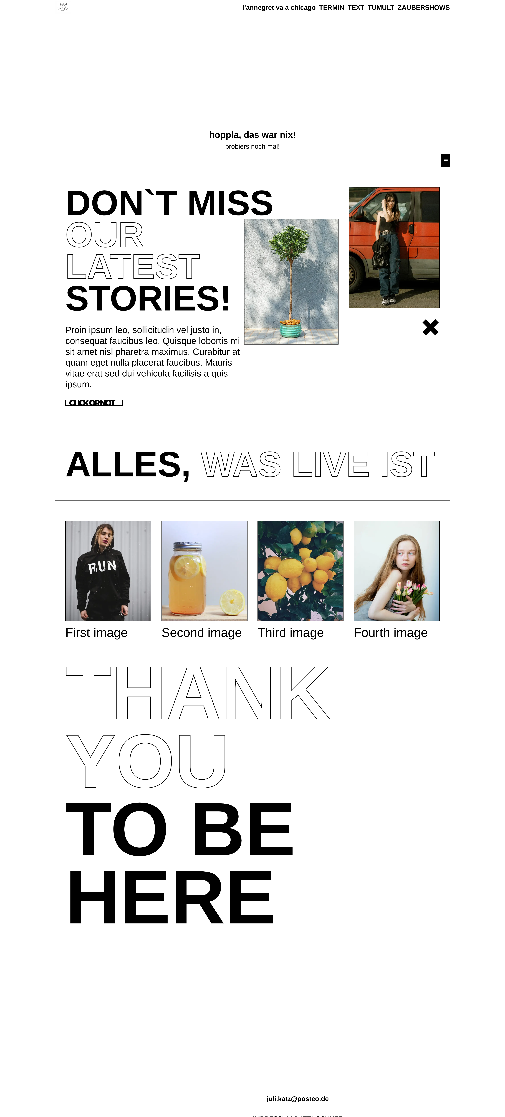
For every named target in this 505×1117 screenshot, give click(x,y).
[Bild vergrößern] (335, 222)
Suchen (445, 160)
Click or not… (94, 403)
